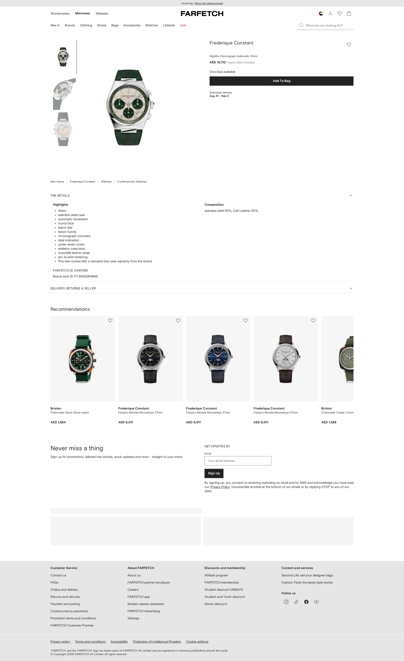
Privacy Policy (220, 486)
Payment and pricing (65, 603)
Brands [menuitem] (70, 25)
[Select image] (63, 57)
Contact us (58, 575)
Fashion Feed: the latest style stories (307, 582)
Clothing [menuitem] (86, 25)
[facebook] (306, 601)
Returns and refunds (65, 596)
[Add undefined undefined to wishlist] (110, 320)
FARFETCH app (139, 596)
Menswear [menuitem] (82, 13)
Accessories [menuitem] (132, 25)
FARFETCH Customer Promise (71, 625)
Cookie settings (197, 641)
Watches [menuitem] (151, 25)
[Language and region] (321, 13)
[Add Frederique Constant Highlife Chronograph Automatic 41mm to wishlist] (349, 44)
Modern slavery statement (146, 603)
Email (208, 453)
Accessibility (119, 641)
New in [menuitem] (55, 25)
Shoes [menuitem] (101, 25)
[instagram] (286, 601)
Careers (133, 589)
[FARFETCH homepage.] (202, 13)
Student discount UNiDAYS (224, 589)
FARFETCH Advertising (144, 611)
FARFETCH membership (222, 582)
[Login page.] (330, 13)
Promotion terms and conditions (73, 618)
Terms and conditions (90, 641)
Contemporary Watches (132, 181)
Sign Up (214, 473)
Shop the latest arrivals (209, 3)
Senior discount (216, 603)
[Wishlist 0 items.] (339, 13)
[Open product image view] (128, 107)
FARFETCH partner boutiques (149, 582)
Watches (106, 181)
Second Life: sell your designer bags (307, 575)
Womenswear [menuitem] (60, 13)
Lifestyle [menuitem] (169, 25)
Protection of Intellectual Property (157, 641)
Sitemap (133, 618)
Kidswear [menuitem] (102, 13)
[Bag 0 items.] (349, 13)
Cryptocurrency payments (69, 611)
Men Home (57, 181)
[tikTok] (296, 601)
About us (134, 575)
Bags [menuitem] (114, 25)
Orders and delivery (64, 589)
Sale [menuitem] (183, 25)
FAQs (54, 582)
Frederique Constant (82, 181)
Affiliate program (216, 575)
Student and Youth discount (225, 596)
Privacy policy (60, 641)
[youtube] (316, 601)
